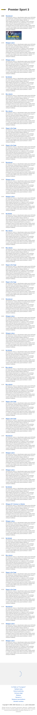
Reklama (18, 695)
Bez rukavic (9, 94)
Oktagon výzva (10, 42)
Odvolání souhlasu (18, 701)
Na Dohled (9, 77)
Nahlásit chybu (19, 689)
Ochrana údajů (18, 693)
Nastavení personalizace (18, 699)
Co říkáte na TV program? (18, 687)
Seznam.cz (18, 697)
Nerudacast (9, 16)
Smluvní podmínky (19, 691)
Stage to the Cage (11, 128)
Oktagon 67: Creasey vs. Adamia (15, 504)
